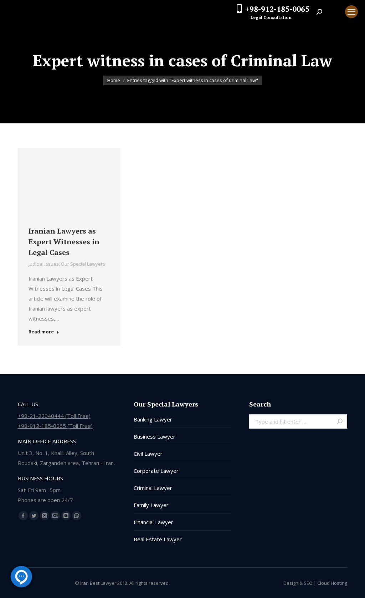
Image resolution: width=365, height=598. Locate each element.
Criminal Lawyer (153, 487)
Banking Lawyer (153, 419)
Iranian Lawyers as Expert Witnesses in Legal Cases (64, 241)
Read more (41, 332)
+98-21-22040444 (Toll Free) (54, 415)
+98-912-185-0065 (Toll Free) (55, 425)
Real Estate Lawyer (158, 539)
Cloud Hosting (332, 583)
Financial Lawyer (153, 522)
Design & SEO (298, 583)
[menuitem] (333, 12)
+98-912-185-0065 (277, 9)
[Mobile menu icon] (351, 11)
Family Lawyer (151, 504)
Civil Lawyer (148, 453)
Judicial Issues (44, 264)
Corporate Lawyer (156, 470)
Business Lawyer (154, 436)
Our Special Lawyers (83, 264)
